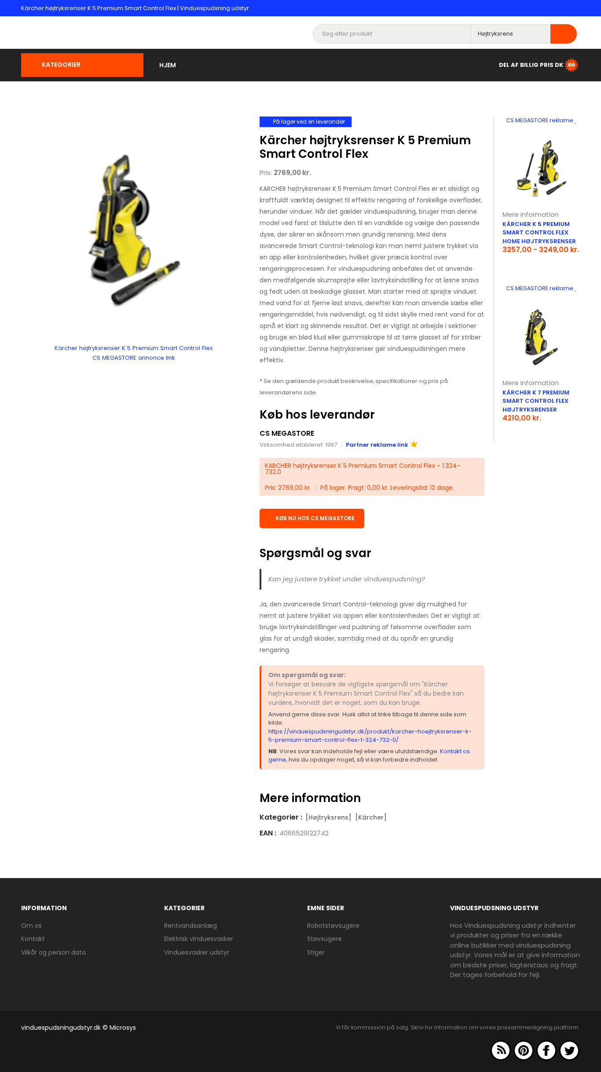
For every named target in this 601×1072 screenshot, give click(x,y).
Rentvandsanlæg (190, 925)
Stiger (316, 952)
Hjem (167, 65)
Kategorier (61, 64)
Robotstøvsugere (333, 925)
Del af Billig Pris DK (531, 64)
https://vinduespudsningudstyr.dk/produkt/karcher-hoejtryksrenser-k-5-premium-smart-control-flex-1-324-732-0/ (370, 735)
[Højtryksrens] (328, 817)
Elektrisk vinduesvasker (198, 938)
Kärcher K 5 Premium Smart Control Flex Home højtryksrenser (539, 232)
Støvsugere (324, 938)
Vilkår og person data (53, 952)
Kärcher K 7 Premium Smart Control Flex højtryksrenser (535, 401)
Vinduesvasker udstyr (196, 952)
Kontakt (33, 938)
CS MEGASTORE (287, 433)
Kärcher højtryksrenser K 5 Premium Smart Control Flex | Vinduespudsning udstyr (135, 8)
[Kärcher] (371, 817)
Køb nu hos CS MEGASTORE (315, 518)
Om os (31, 925)
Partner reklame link (377, 445)
